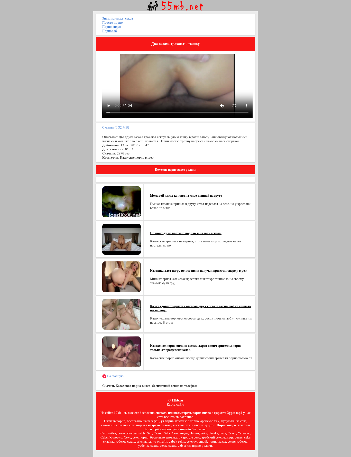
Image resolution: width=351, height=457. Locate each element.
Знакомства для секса (117, 18)
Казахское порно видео (137, 157)
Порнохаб (109, 31)
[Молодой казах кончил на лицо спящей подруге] (121, 201)
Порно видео (111, 27)
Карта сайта (175, 404)
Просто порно (112, 22)
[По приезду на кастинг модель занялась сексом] (121, 239)
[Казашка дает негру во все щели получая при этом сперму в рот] (121, 276)
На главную (115, 376)
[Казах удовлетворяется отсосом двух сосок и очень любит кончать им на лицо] (121, 314)
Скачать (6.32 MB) (115, 127)
